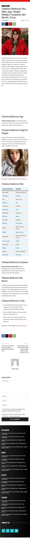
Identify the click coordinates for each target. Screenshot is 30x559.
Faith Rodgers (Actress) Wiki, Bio (17, 325)
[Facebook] (3, 24)
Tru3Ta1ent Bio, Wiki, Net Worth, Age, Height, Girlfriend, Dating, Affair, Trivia (8, 348)
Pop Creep (5, 20)
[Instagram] (7, 531)
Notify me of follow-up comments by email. (14, 414)
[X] (6, 24)
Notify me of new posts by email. (11, 416)
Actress (13, 3)
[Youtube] (16, 531)
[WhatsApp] (14, 24)
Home (3, 3)
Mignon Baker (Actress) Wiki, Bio (17, 179)
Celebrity (8, 3)
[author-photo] (15, 366)
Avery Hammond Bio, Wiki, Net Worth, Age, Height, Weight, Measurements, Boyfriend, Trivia (22, 349)
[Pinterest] (10, 24)
